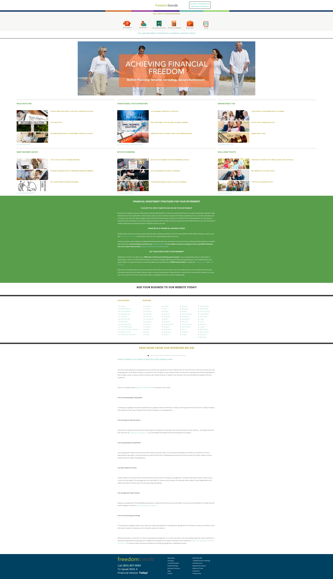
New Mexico (186, 319)
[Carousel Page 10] (163, 355)
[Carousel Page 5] (155, 355)
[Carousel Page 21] (182, 355)
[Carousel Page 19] (179, 355)
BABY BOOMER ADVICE (27, 152)
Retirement (124, 322)
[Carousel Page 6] (156, 355)
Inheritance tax (125, 314)
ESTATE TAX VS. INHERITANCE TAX (263, 122)
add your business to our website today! (154, 246)
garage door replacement (144, 387)
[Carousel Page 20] (181, 355)
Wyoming (203, 337)
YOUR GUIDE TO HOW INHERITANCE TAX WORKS (267, 111)
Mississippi (167, 332)
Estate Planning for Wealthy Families (165, 171)
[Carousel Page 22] (184, 355)
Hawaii (147, 329)
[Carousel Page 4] (153, 355)
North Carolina (187, 324)
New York (185, 322)
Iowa (165, 309)
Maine (166, 319)
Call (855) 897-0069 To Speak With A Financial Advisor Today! (166, 33)
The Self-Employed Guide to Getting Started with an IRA (71, 111)
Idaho (147, 332)
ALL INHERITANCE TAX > (226, 145)
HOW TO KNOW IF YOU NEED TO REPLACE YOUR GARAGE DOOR (145, 359)
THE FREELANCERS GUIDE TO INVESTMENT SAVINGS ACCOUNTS (71, 133)
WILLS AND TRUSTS (227, 152)
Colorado (148, 317)
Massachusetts (168, 324)
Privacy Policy (197, 573)
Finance (122, 306)
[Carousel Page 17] (176, 355)
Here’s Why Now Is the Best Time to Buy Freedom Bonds (171, 133)
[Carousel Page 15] (172, 355)
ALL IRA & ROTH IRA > (24, 145)
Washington (204, 329)
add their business (158, 244)
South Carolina (205, 311)
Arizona (147, 309)
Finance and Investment (128, 334)
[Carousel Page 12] (167, 355)
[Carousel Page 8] (160, 355)
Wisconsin (203, 334)
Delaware (148, 322)
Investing (123, 317)
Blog (169, 571)
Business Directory (174, 568)
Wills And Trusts (125, 332)
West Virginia (204, 332)
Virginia (202, 327)
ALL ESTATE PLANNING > (125, 193)
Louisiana (167, 317)
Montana (185, 306)
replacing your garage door (139, 433)
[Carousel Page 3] (151, 355)
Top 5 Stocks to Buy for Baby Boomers (65, 160)
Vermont (203, 324)
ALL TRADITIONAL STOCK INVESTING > (130, 145)
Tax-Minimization (126, 327)
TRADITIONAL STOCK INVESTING (132, 103)
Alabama (148, 306)
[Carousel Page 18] (177, 355)
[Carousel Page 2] (150, 355)
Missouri (166, 334)
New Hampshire (187, 314)
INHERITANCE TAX (226, 103)
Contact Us (196, 571)
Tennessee (203, 317)
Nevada (184, 311)
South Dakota (204, 314)
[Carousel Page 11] (165, 355)
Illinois (147, 334)
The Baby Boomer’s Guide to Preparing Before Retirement (71, 171)
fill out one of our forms (128, 236)
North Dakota (186, 327)
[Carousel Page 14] (170, 355)
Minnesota (167, 329)
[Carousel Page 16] (174, 355)
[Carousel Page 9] (162, 355)
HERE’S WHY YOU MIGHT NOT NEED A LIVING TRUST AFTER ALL (272, 160)
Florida (147, 324)
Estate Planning (125, 309)
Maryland (167, 322)
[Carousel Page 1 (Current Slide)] (148, 355)
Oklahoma (185, 332)
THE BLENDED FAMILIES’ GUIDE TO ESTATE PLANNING (169, 182)
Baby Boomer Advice (199, 566)
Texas (202, 319)
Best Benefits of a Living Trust (263, 171)
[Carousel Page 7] (158, 355)
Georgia (148, 327)
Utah (201, 322)
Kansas (166, 311)
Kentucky (167, 314)
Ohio (183, 329)
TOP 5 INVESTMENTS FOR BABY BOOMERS (64, 182)
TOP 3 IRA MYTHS (56, 122)
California (148, 314)
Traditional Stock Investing (129, 329)
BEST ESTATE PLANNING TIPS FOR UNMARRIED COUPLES (170, 160)
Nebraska (185, 309)
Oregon (184, 334)
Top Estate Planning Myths (262, 182)
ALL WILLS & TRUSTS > (225, 193)
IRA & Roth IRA (24, 103)
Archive (170, 573)
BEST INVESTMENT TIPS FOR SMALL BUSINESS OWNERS (169, 122)
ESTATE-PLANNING (126, 152)
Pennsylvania (204, 306)
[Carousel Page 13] (169, 355)
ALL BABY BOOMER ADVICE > (26, 193)
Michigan (167, 327)
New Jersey (185, 317)
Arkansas (148, 311)
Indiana (166, 306)
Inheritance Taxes (258, 133)
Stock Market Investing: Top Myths (164, 111)
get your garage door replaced (146, 505)
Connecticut (149, 319)
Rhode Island (204, 309)
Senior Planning (125, 324)
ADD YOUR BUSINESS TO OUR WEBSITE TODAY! (166, 287)
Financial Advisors (126, 311)
